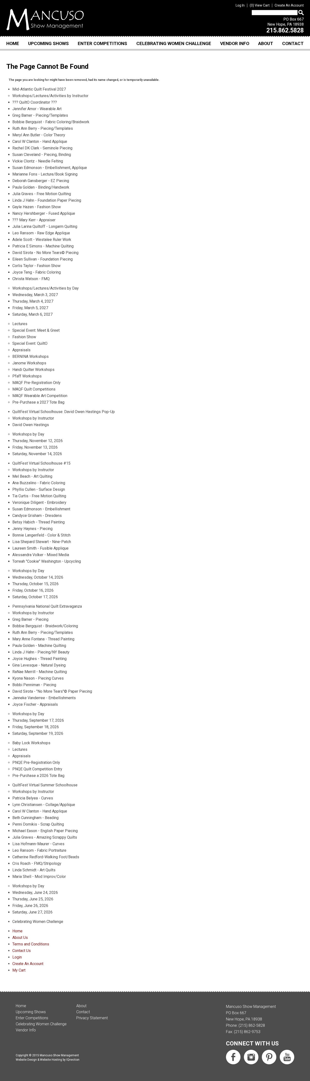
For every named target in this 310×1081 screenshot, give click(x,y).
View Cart (260, 5)
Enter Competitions (102, 43)
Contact (293, 43)
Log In (240, 5)
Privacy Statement (92, 1018)
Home (12, 43)
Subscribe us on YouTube (287, 1057)
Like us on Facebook (233, 1057)
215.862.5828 (285, 30)
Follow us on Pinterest (269, 1057)
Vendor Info (234, 43)
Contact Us (21, 950)
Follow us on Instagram (251, 1057)
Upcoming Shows (48, 43)
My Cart (18, 970)
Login (17, 957)
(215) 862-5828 (252, 1025)
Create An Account (289, 5)
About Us (20, 937)
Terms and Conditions (30, 944)
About (265, 43)
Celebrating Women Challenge (173, 43)
